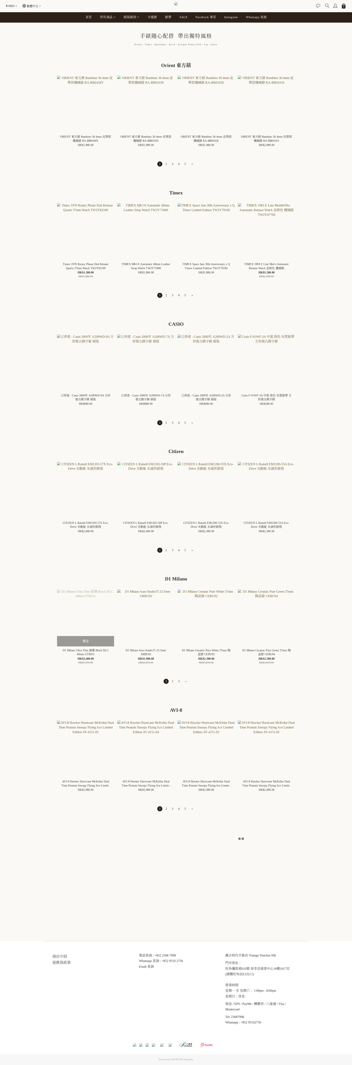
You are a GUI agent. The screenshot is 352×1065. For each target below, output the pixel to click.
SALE (183, 17)
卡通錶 (152, 17)
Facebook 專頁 (206, 17)
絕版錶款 (130, 17)
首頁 (89, 17)
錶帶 (168, 17)
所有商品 (106, 17)
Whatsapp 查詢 (256, 17)
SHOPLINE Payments (182, 1059)
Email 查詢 (146, 966)
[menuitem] (159, 164)
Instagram (231, 17)
